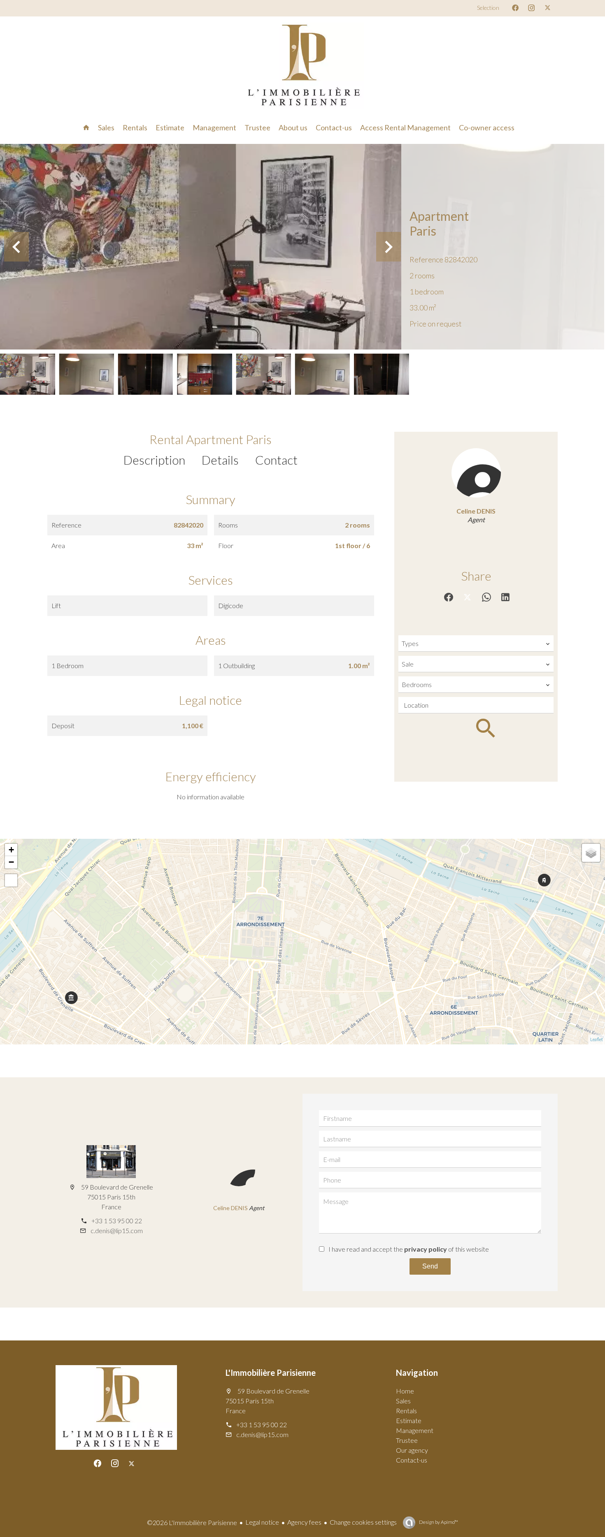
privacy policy (425, 1249)
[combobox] (476, 643)
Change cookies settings (363, 1522)
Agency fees (304, 1522)
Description (154, 459)
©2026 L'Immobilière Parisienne (192, 1522)
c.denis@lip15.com (117, 1230)
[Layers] (591, 853)
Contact (276, 459)
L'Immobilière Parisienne (271, 1372)
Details (220, 459)
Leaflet (596, 1039)
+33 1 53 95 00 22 (116, 1221)
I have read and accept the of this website (408, 1249)
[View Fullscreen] (11, 880)
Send (430, 1266)
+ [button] (11, 850)
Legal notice (262, 1522)
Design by (438, 1522)
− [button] (11, 862)
